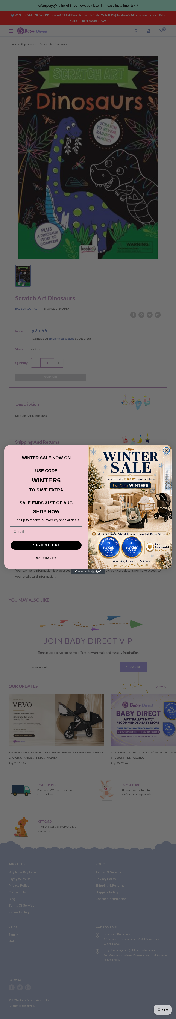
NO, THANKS (46, 558)
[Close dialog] (166, 450)
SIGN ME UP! (46, 545)
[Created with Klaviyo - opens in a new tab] (88, 571)
